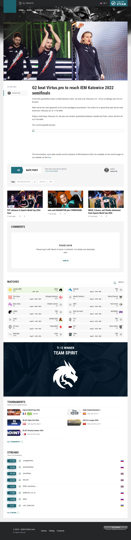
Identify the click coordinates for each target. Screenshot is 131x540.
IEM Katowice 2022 (23, 182)
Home (21, 10)
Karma (44, 531)
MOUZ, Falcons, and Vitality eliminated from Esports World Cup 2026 (104, 211)
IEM (51, 182)
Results (121, 282)
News (29, 10)
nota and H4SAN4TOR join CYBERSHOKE (65, 210)
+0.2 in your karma (51, 171)
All (115, 282)
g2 (35, 182)
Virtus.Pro (42, 182)
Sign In (65, 261)
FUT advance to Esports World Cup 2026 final (23, 211)
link (49, 157)
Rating (51, 531)
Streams (39, 10)
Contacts (60, 531)
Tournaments (52, 10)
